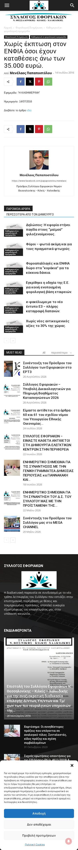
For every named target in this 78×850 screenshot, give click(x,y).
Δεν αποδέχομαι (39, 824)
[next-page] (12, 340)
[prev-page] (6, 340)
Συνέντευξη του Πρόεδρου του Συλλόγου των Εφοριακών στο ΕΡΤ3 (47, 367)
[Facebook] (21, 82)
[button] (72, 765)
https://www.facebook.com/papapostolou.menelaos (39, 180)
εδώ (29, 110)
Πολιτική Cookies (35, 844)
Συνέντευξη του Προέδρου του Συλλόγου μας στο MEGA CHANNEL (47, 522)
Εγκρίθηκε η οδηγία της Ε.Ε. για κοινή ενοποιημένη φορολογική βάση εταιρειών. (49, 287)
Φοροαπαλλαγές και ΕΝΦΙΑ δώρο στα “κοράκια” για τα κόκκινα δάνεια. (48, 268)
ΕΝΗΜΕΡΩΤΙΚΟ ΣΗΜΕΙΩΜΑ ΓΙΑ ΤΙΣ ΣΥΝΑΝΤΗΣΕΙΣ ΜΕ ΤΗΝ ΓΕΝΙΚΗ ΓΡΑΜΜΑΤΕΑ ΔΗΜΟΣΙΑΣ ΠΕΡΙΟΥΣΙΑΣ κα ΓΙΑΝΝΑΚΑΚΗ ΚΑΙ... (48, 471)
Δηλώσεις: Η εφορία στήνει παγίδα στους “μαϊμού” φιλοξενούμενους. (48, 229)
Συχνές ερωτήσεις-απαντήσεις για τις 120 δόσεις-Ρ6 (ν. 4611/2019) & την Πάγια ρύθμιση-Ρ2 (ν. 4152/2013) (48, 760)
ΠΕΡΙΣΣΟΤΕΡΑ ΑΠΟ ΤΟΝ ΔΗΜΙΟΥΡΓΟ (30, 214)
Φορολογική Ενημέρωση (29, 27)
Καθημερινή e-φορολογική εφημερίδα (48, 36)
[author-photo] (39, 169)
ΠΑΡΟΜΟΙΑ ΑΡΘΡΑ (18, 208)
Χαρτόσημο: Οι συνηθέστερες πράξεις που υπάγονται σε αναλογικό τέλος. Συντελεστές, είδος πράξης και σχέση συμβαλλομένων (45, 734)
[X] (30, 82)
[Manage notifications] (68, 841)
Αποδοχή (39, 813)
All (44, 352)
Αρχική (8, 27)
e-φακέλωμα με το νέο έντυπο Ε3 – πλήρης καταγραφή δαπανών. (44, 306)
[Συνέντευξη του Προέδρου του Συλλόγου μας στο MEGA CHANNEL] (12, 524)
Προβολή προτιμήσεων (39, 835)
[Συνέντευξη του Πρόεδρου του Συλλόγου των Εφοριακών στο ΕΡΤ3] (12, 369)
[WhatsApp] (48, 82)
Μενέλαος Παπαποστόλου (31, 73)
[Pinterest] (39, 82)
